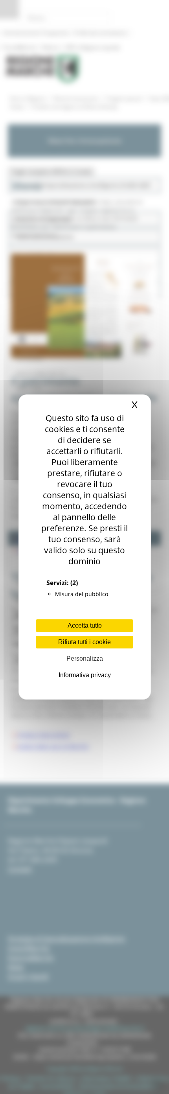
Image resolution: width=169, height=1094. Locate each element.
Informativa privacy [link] (85, 675)
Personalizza (84, 658)
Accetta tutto (85, 625)
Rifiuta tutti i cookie (84, 642)
